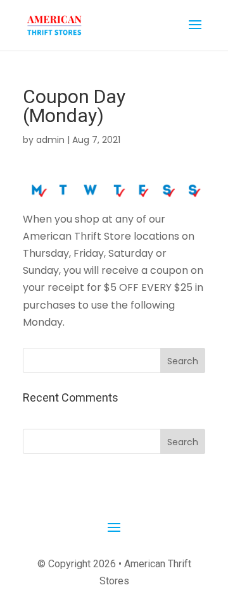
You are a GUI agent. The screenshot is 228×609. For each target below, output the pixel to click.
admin (50, 139)
